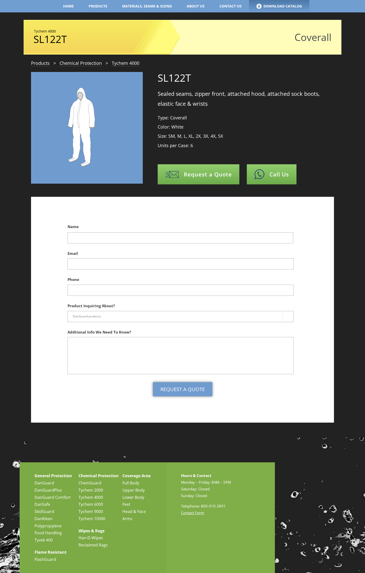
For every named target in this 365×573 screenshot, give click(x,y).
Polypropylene (48, 526)
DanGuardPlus (48, 490)
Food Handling (48, 533)
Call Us (279, 174)
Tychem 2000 (90, 490)
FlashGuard (45, 559)
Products (40, 63)
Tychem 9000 (90, 511)
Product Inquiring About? (91, 305)
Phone (73, 279)
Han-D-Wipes (90, 537)
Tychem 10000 (91, 518)
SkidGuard (44, 511)
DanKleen (44, 518)
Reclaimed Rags (93, 545)
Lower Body (133, 497)
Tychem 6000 (90, 504)
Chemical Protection (81, 63)
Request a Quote (208, 174)
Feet (126, 504)
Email (73, 253)
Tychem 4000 (125, 63)
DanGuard (44, 483)
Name (73, 226)
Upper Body (133, 490)
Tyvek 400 (44, 540)
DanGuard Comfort (53, 497)
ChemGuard (89, 483)
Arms (127, 518)
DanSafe (42, 504)
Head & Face (134, 511)
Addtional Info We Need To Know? (99, 332)
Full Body (130, 483)
